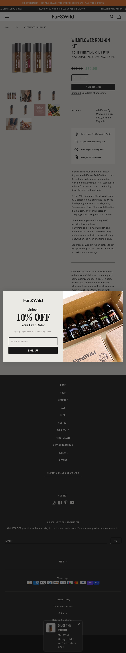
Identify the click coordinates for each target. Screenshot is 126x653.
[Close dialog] (118, 295)
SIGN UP (33, 350)
